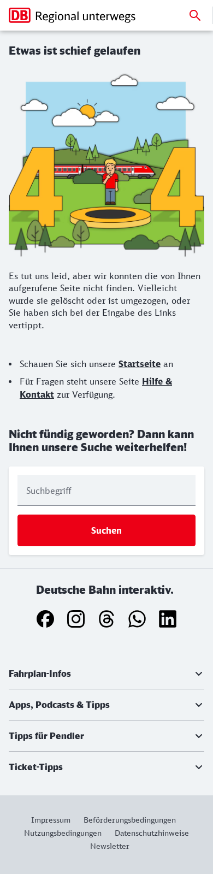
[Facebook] (45, 619)
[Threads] (106, 619)
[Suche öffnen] (195, 15)
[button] (106, 673)
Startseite (140, 363)
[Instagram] (76, 619)
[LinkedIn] (167, 619)
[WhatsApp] (137, 619)
